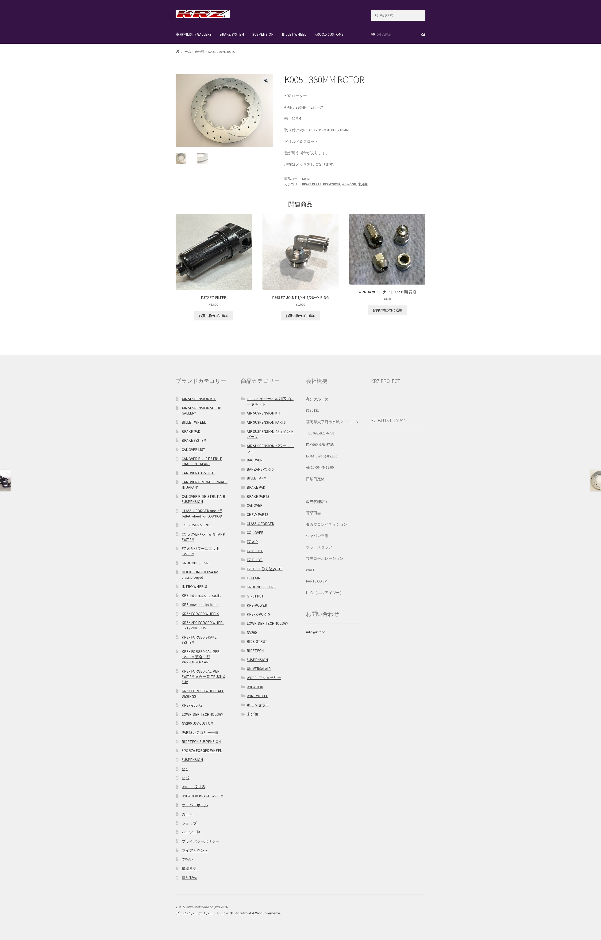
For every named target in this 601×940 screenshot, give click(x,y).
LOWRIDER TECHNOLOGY (202, 714)
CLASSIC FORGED (260, 523)
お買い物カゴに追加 (213, 316)
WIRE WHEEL (257, 695)
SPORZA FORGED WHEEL (202, 750)
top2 (185, 777)
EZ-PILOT (254, 559)
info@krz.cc (315, 632)
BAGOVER (254, 460)
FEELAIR (253, 578)
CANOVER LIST (193, 449)
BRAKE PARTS (311, 184)
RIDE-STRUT (257, 641)
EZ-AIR (252, 541)
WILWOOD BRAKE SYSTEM (202, 796)
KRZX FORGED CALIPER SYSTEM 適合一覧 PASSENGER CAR (201, 656)
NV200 (252, 632)
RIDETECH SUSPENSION (201, 741)
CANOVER (254, 505)
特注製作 (189, 877)
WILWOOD (349, 184)
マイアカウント (195, 850)
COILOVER (255, 532)
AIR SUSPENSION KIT (199, 398)
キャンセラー (258, 705)
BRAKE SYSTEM (232, 34)
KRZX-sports (192, 705)
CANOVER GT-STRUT (198, 473)
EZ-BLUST (255, 550)
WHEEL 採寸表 (193, 786)
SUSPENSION (263, 34)
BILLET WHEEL (294, 34)
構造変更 (189, 868)
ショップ (189, 823)
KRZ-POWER (331, 184)
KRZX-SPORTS (258, 614)
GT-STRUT (255, 596)
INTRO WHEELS (194, 586)
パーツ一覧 (191, 832)
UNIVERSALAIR (259, 668)
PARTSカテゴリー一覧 (200, 732)
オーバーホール (195, 805)
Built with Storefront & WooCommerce (248, 913)
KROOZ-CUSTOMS (328, 34)
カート (187, 814)
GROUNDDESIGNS (196, 563)
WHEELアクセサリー (264, 677)
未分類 (199, 51)
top (185, 768)
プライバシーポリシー (200, 841)
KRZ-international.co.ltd (201, 595)
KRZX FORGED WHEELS (200, 613)
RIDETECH (255, 650)
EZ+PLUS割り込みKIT (264, 569)
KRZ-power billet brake (200, 604)
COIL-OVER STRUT (197, 525)
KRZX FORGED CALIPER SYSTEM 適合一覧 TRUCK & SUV (203, 676)
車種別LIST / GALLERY (193, 34)
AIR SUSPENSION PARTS (266, 422)
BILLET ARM (256, 478)
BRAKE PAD (191, 431)
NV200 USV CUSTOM (197, 723)
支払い (187, 859)
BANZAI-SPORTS (260, 469)
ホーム (186, 51)
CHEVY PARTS (257, 514)
